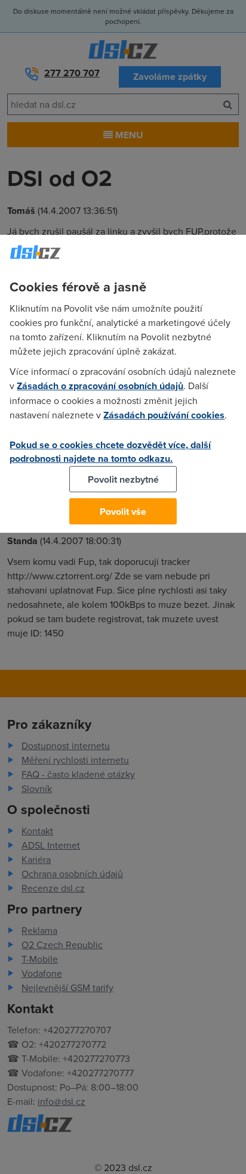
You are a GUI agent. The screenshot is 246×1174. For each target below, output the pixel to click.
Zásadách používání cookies (164, 415)
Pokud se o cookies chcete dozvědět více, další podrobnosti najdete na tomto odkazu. (110, 451)
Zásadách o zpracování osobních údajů (100, 386)
